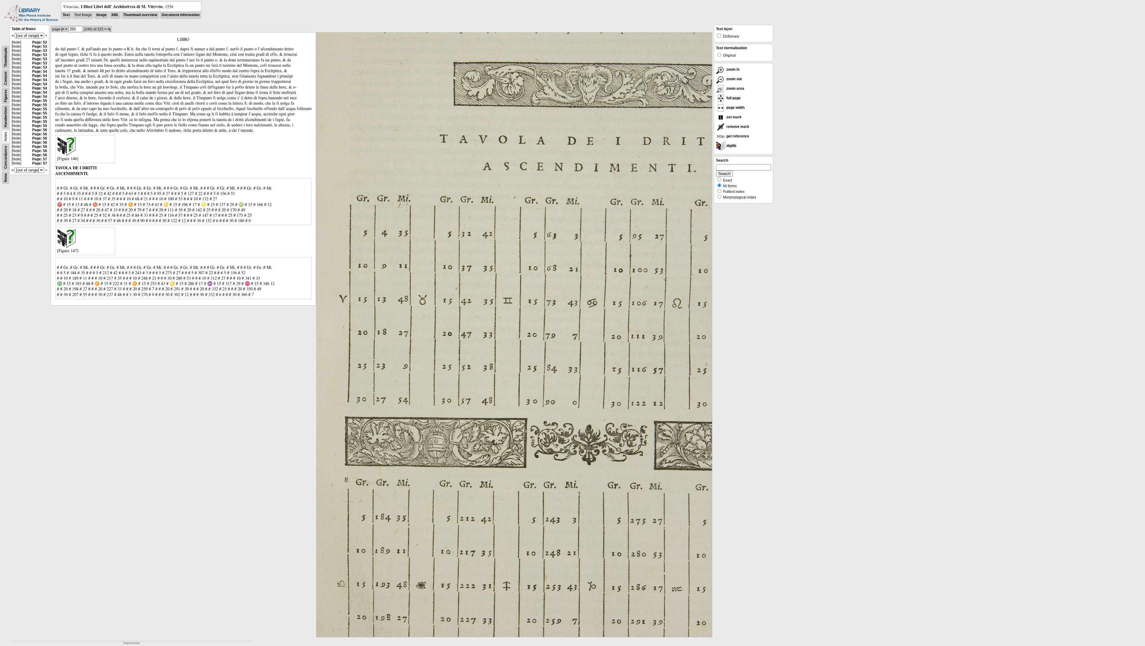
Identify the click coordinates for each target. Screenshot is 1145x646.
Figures (6, 95)
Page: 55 (39, 101)
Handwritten (6, 117)
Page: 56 (39, 130)
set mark (733, 117)
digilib (730, 146)
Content (6, 78)
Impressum (131, 643)
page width (735, 108)
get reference (737, 136)
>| (108, 29)
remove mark (737, 127)
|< (62, 29)
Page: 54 (39, 71)
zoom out (733, 79)
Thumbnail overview (140, 15)
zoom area (734, 88)
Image (101, 15)
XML (115, 15)
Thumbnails (6, 57)
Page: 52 (39, 42)
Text (66, 15)
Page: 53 (39, 46)
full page (733, 98)
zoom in (732, 69)
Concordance (6, 157)
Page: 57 (39, 159)
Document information (180, 15)
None (6, 177)
